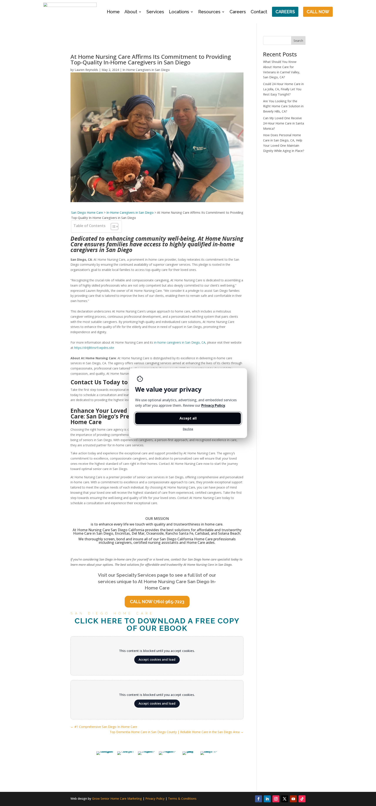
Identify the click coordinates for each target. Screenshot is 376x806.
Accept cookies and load (157, 659)
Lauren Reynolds (86, 70)
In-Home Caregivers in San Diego (146, 70)
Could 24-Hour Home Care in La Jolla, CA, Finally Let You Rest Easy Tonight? (283, 89)
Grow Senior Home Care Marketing (117, 798)
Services (155, 11)
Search (298, 41)
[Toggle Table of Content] (112, 226)
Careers (238, 11)
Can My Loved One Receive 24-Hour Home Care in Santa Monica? (283, 123)
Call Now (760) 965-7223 (157, 601)
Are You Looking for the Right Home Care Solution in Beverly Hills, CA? (283, 106)
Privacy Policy (154, 798)
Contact (259, 11)
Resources (209, 11)
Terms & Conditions (182, 798)
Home (113, 11)
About (130, 11)
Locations (179, 11)
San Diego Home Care (87, 212)
